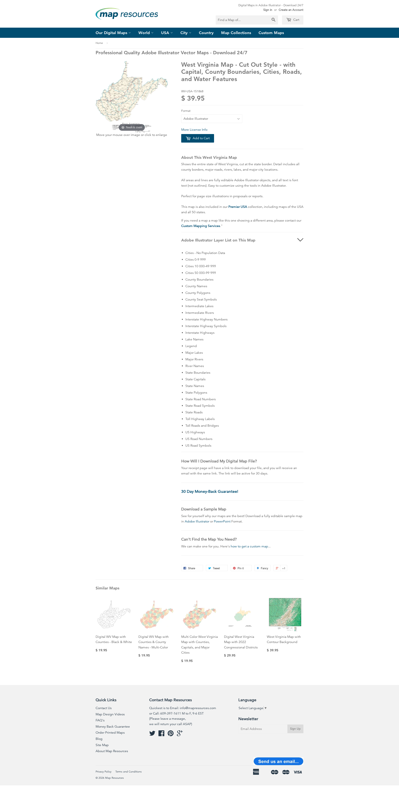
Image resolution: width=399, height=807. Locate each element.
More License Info (194, 130)
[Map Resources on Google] (180, 735)
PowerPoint (222, 521)
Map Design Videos (110, 714)
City (184, 32)
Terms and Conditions (128, 771)
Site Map (102, 745)
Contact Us (104, 708)
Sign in (267, 10)
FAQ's (100, 720)
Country (206, 32)
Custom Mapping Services (200, 226)
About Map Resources (112, 751)
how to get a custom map (249, 546)
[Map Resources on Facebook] (161, 735)
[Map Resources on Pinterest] (170, 735)
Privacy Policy (103, 771)
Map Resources (114, 778)
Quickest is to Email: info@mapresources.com (182, 708)
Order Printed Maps (110, 733)
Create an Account (291, 10)
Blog (99, 739)
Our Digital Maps (112, 32)
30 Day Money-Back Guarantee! (209, 491)
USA (165, 32)
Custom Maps (271, 32)
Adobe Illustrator (197, 521)
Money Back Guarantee (113, 726)
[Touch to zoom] (132, 96)
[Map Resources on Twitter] (152, 735)
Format (186, 111)
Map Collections (236, 32)
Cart (295, 20)
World (144, 32)
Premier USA (237, 207)
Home (99, 43)
